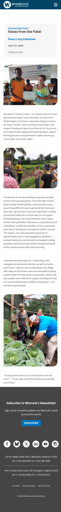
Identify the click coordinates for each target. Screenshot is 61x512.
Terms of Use (44, 485)
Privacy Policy (28, 485)
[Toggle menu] (55, 5)
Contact (16, 485)
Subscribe (31, 423)
